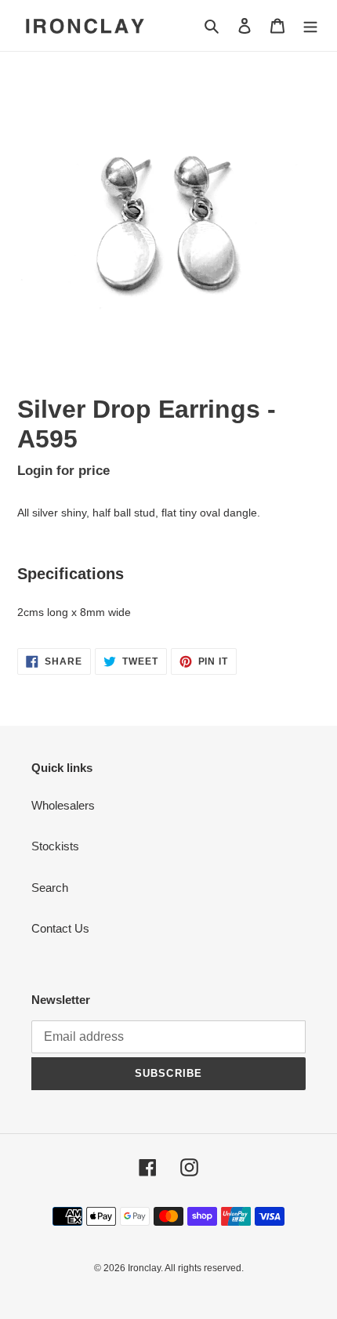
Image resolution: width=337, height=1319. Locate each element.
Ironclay (144, 1268)
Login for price (63, 470)
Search (49, 887)
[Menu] (310, 25)
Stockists (55, 846)
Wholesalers (63, 805)
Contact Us (60, 928)
